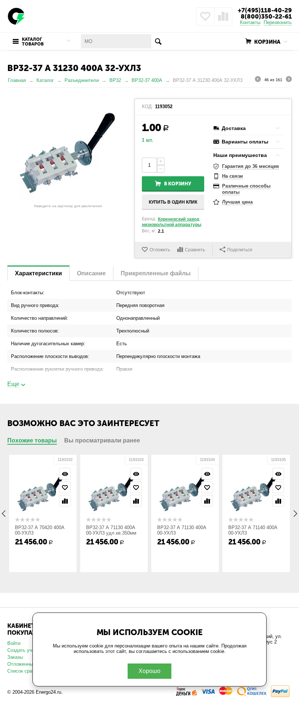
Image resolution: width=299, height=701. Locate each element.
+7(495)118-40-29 (265, 10)
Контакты (250, 22)
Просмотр (61, 474)
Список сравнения (27, 671)
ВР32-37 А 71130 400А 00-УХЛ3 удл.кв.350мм (108, 530)
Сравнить (195, 249)
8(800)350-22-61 (266, 16)
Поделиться (239, 249)
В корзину (177, 183)
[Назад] (258, 80)
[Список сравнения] (223, 16)
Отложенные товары (30, 664)
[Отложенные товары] (205, 16)
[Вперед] (289, 80)
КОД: (147, 106)
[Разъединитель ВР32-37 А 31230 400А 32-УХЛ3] (67, 150)
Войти (13, 643)
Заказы (15, 657)
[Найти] (158, 41)
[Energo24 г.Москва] (16, 16)
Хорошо (149, 671)
